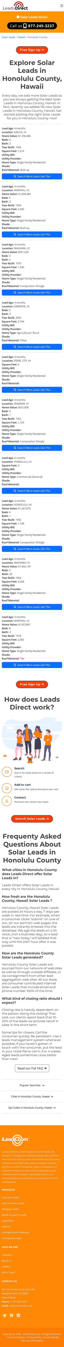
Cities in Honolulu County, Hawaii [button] (30, 1096)
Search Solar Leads (30, 818)
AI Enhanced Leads (12, 1238)
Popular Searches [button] (30, 1085)
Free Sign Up (30, 50)
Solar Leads (8, 37)
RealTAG (6, 1226)
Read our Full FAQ (31, 1068)
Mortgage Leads (10, 1209)
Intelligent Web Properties (15, 1232)
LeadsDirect (8, 1220)
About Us (6, 1260)
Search (19, 768)
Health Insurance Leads (14, 1214)
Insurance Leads (10, 1197)
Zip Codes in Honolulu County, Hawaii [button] (30, 1107)
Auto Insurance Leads (13, 1203)
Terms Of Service (16, 1337)
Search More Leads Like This (33, 176)
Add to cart (22, 784)
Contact (20, 797)
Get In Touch (8, 1272)
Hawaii (21, 37)
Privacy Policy (34, 1337)
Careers (6, 1266)
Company (7, 1254)
